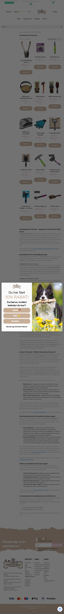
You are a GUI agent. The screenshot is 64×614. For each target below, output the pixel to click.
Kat (16, 316)
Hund (16, 310)
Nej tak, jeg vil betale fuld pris (16, 327)
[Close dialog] (60, 284)
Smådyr (15, 321)
